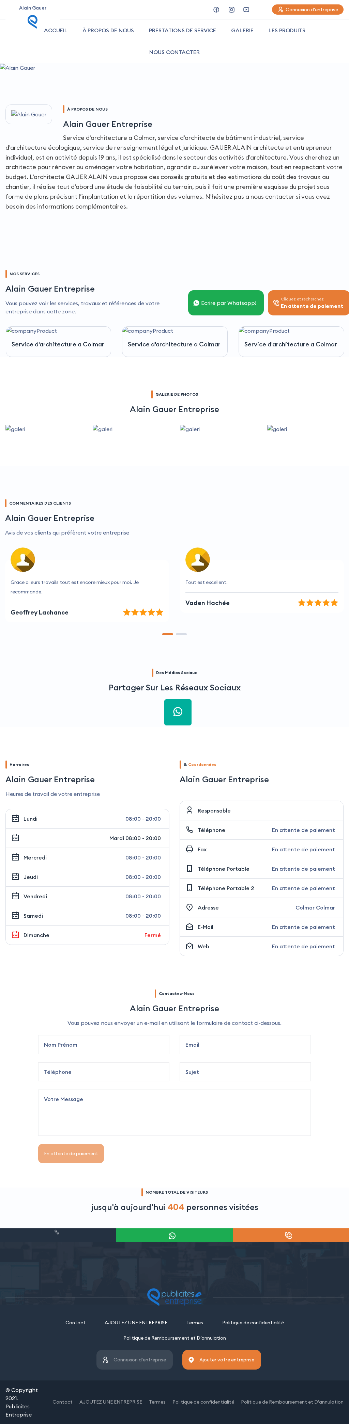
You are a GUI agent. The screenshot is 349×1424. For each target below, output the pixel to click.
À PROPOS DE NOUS (108, 30)
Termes (194, 1323)
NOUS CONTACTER (174, 52)
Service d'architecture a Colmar (58, 344)
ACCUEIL (55, 30)
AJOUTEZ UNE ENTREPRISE (136, 1323)
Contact (75, 1323)
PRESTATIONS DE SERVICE (182, 30)
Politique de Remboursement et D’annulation (174, 1338)
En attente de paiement (71, 1153)
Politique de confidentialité (253, 1323)
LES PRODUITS (287, 30)
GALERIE (242, 30)
